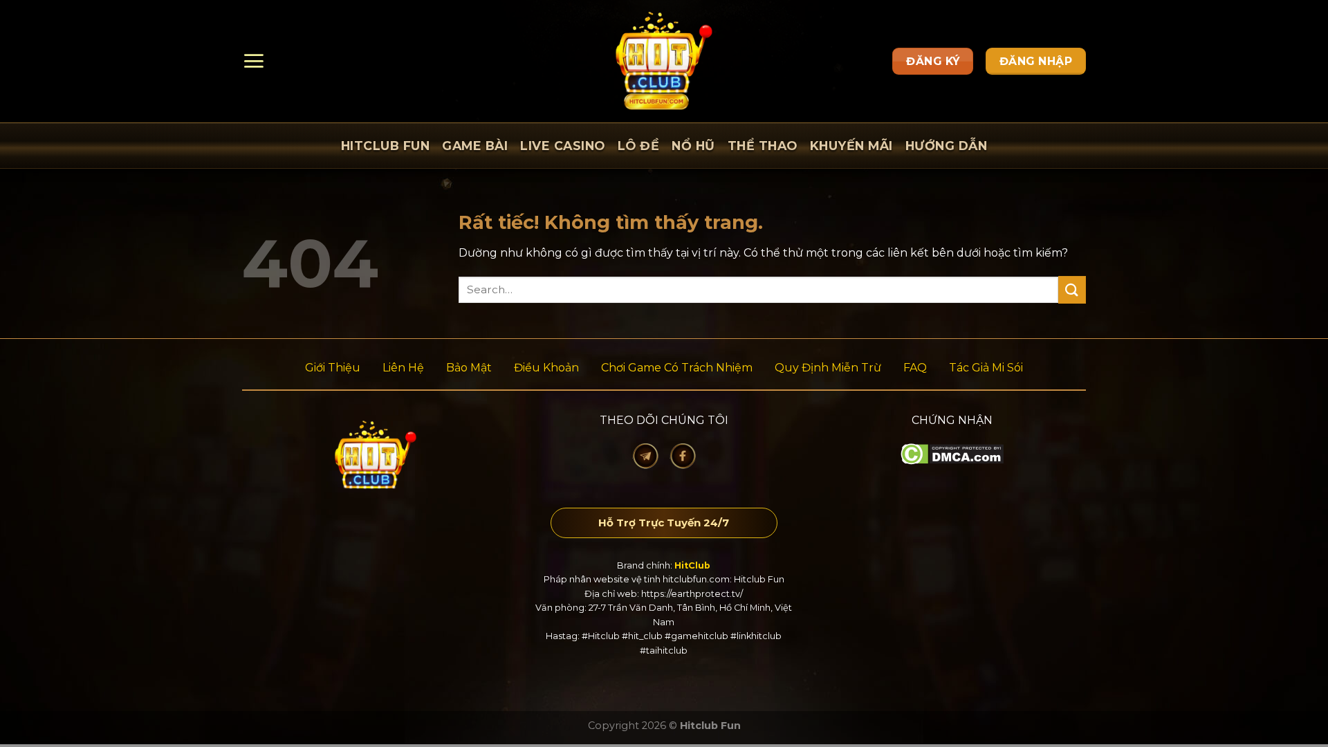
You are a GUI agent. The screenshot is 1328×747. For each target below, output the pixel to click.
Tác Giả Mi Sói (986, 367)
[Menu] (253, 61)
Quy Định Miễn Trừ (828, 367)
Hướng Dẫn (946, 145)
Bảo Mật (469, 367)
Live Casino (562, 145)
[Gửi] (1072, 289)
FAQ (915, 367)
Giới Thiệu (332, 367)
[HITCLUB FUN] (664, 61)
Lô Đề (639, 145)
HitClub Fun (385, 145)
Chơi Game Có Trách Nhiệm (677, 367)
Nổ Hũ (693, 145)
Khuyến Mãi (851, 145)
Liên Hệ (403, 367)
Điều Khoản (546, 367)
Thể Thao (762, 145)
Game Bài (475, 145)
